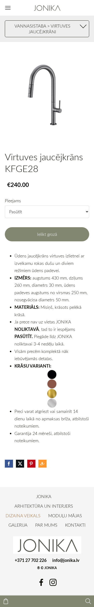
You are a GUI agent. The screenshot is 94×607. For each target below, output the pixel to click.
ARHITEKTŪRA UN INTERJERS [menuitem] (43, 506)
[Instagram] (53, 582)
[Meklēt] (88, 601)
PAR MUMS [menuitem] (46, 525)
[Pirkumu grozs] (6, 601)
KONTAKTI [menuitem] (75, 525)
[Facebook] (41, 582)
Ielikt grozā (47, 234)
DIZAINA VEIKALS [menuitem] (23, 515)
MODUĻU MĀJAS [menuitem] (65, 515)
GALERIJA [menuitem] (17, 525)
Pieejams (13, 200)
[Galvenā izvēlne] (7, 7)
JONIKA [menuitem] (43, 496)
